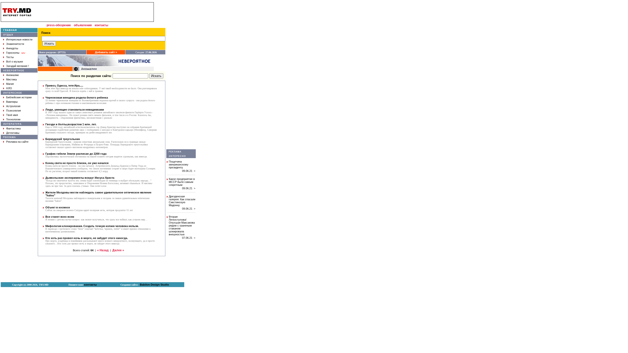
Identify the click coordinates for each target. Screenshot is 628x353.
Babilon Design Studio (154, 284)
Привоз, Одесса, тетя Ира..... (64, 85)
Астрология (13, 106)
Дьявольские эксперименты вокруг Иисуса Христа (79, 177)
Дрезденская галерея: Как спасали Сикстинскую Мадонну (182, 201)
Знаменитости (15, 43)
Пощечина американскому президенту (178, 164)
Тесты (10, 57)
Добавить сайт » (106, 52)
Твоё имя (12, 114)
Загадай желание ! (17, 65)
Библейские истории (19, 97)
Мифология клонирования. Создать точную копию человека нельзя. (92, 226)
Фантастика (13, 128)
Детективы (12, 132)
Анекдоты (12, 48)
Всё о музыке (14, 61)
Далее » (118, 250)
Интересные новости (19, 39)
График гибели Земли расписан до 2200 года (75, 153)
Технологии (13, 119)
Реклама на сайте (17, 141)
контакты (101, 25)
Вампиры (12, 101)
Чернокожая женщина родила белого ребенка (76, 97)
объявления (83, 25)
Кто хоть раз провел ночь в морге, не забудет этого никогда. (86, 238)
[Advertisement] (181, 75)
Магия (10, 83)
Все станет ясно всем (59, 216)
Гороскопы (12, 52)
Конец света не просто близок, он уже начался (76, 163)
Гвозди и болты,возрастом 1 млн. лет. (70, 124)
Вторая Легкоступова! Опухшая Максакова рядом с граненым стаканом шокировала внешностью (182, 225)
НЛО (9, 88)
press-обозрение (59, 25)
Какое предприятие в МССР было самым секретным (182, 181)
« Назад (103, 250)
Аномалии (12, 75)
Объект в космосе (57, 207)
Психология (13, 110)
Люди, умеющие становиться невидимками (74, 109)
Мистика (11, 79)
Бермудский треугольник (62, 139)
